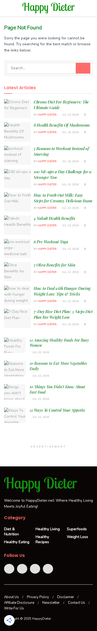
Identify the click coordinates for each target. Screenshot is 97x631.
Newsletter (51, 602)
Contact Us (76, 602)
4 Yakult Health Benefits (54, 218)
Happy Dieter (47, 115)
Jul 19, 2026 (70, 132)
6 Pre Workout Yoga (51, 241)
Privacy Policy (38, 597)
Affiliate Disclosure (19, 602)
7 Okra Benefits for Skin (54, 265)
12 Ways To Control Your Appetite (57, 410)
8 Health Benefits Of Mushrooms (62, 125)
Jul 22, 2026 (70, 115)
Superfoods (77, 529)
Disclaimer (65, 597)
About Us (11, 597)
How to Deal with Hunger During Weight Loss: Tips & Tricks (62, 291)
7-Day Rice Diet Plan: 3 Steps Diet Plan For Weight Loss (63, 314)
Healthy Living (48, 529)
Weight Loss (77, 536)
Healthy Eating (16, 542)
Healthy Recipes (42, 539)
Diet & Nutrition (11, 531)
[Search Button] (83, 68)
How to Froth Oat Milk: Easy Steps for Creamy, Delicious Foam (63, 197)
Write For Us (14, 608)
